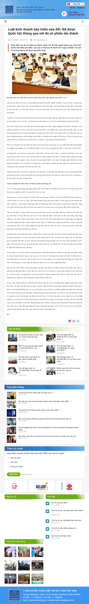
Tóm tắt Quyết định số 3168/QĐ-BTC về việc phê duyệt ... (67, 337)
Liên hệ (72, 8)
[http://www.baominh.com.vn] (58, 486)
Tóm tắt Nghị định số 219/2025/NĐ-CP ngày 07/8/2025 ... (65, 348)
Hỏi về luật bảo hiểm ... (60, 503)
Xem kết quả (27, 474)
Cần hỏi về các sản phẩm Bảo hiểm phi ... (67, 520)
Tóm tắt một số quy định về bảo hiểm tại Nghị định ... (29, 358)
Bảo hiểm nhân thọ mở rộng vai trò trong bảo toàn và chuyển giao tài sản (47, 436)
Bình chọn (14, 474)
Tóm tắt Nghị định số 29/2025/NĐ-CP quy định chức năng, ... (69, 359)
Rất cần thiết (15, 458)
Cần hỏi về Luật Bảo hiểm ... (62, 536)
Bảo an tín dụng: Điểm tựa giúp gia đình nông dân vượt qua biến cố (44, 419)
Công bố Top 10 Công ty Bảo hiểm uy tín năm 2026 (38, 410)
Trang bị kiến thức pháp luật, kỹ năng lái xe (35, 393)
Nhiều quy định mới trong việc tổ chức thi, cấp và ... (68, 369)
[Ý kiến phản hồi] (78, 321)
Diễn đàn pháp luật (40, 40)
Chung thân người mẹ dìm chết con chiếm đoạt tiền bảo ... (30, 336)
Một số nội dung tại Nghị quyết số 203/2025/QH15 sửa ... (30, 347)
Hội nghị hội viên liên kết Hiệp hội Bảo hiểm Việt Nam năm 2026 (43, 401)
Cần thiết (14, 462)
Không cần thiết (17, 467)
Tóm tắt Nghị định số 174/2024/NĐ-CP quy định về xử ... (29, 370)
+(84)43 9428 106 (76, 15)
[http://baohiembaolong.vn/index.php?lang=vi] (30, 486)
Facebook (80, 8)
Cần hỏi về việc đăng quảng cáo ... (64, 528)
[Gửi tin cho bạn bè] (74, 321)
